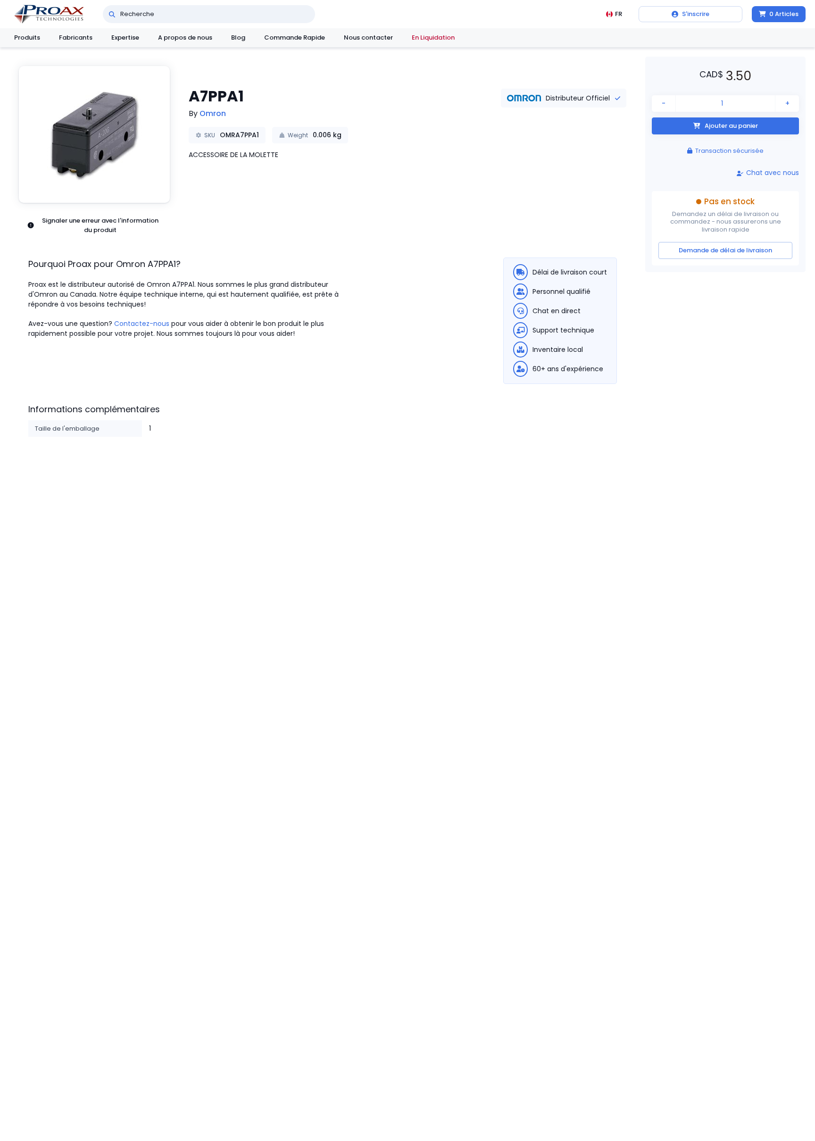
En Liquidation (433, 37)
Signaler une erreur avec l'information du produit (100, 225)
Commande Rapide (294, 37)
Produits (27, 37)
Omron (213, 113)
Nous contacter (368, 37)
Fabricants (75, 37)
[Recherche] (112, 14)
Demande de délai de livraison (725, 250)
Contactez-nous (141, 323)
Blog (238, 37)
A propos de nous (185, 37)
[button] (94, 134)
